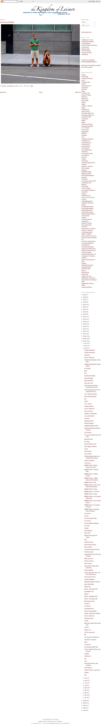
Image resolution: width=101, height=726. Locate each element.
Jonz (85, 661)
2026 (84, 294)
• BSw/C (83, 120)
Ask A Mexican (88, 667)
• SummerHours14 (86, 142)
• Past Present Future (87, 124)
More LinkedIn (88, 547)
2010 (84, 333)
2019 (84, 312)
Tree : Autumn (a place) (90, 394)
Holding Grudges (89, 406)
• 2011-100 (84, 226)
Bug (85, 675)
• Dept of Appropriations (87, 175)
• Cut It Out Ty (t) (85, 144)
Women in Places (89, 561)
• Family (83, 205)
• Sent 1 (83, 111)
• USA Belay (84, 54)
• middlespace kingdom (87, 41)
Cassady (86, 418)
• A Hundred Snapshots (87, 247)
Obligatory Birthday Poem (91, 425)
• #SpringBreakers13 (86, 201)
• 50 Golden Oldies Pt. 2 (87, 115)
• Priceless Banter (86, 51)
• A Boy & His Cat (85, 195)
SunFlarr (86, 653)
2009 (84, 336)
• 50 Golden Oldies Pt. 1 (87, 113)
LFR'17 (84, 84)
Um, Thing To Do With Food (91, 637)
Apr (86, 690)
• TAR (82, 137)
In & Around (87, 368)
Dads (85, 642)
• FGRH (83, 76)
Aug (86, 680)
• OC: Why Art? (85, 155)
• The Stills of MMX (86, 252)
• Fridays (83, 159)
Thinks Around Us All (89, 577)
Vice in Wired (87, 454)
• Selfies (83, 102)
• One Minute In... (85, 245)
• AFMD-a (89, 234)
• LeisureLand (85, 47)
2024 (84, 299)
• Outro (83, 91)
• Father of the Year (86, 276)
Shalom (86, 516)
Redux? (86, 594)
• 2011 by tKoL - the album (88, 228)
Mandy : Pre (87, 630)
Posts (85, 22)
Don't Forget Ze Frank (90, 544)
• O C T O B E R (85, 128)
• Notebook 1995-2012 (87, 203)
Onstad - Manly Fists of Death (92, 613)
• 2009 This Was (85, 269)
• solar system (85, 130)
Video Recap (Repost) (90, 396)
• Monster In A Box (86, 173)
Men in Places (88, 563)
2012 (84, 329)
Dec (86, 343)
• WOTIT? (83, 217)
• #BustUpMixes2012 (87, 210)
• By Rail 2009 (85, 272)
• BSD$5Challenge (86, 172)
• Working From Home (87, 265)
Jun (86, 685)
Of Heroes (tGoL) (88, 552)
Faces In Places (88, 411)
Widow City (87, 586)
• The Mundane (85, 148)
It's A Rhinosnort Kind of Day (91, 549)
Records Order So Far (90, 444)
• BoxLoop (84, 170)
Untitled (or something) (90, 413)
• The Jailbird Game (86, 150)
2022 (84, 304)
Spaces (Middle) (88, 570)
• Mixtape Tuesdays (86, 223)
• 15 (82, 239)
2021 (84, 307)
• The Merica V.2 (85, 140)
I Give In (86, 627)
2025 (84, 297)
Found (86, 449)
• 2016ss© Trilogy (86, 95)
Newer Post (3, 92)
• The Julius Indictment (87, 243)
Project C (90, 166)
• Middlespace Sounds (87, 283)
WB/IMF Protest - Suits (90, 482)
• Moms (83, 108)
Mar (86, 692)
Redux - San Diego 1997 (91, 599)
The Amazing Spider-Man (91, 647)
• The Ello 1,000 (85, 93)
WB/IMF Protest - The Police (91, 491)
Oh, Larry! (87, 525)
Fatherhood (87, 656)
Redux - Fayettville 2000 (90, 596)
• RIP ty (83, 285)
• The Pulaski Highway (87, 208)
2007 (84, 341)
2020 (84, 309)
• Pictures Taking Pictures (88, 214)
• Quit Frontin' (84, 274)
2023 (84, 302)
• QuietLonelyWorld (86, 287)
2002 (84, 710)
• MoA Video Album (86, 267)
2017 (84, 316)
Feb (86, 695)
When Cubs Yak (88, 558)
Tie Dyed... (87, 603)
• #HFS (83, 122)
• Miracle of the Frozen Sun (88, 250)
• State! (83, 104)
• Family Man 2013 (86, 183)
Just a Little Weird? (89, 416)
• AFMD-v (83, 234)
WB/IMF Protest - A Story (90, 489)
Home (40, 92)
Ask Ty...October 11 (89, 616)
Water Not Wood (88, 380)
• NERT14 (84, 133)
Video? (86, 401)
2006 (84, 700)
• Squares (84, 194)
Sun (85, 658)
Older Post (78, 92)
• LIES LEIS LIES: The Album (89, 237)
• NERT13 (84, 184)
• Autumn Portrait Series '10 (88, 254)
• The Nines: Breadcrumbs (88, 241)
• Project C (84, 166)
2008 (84, 338)
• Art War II (84, 177)
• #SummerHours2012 (87, 212)
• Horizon (83, 199)
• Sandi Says (84, 161)
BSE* (85, 371)
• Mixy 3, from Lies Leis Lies (88, 236)
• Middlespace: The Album (88, 278)
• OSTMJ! (83, 258)
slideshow (88, 225)
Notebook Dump (88, 542)
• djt (82, 89)
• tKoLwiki (84, 49)
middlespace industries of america (50, 721)
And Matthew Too (89, 591)
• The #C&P (84, 179)
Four (85, 373)
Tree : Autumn (88, 404)
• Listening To (84, 221)
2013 (84, 326)
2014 (84, 324)
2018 (84, 314)
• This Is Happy (85, 168)
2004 (84, 705)
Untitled (26, 85)
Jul (85, 683)
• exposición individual (87, 126)
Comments (87, 25)
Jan (86, 697)
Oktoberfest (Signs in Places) (92, 581)
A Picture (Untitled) (7, 22)
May (86, 687)
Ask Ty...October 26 (89, 408)
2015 (84, 321)
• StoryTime (84, 151)
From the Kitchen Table (90, 518)
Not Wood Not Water (89, 376)
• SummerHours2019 (87, 78)
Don (86, 89)
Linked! (86, 620)
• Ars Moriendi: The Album (88, 256)
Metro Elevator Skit (89, 601)
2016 (84, 319)
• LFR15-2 (89, 106)
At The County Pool (89, 632)
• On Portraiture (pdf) (86, 232)
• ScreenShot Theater (87, 153)
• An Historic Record (86, 219)
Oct (86, 348)
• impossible (84, 87)
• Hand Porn (84, 192)
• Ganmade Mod (85, 82)
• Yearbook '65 (85, 109)
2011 (84, 331)
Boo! (85, 539)
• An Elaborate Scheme (87, 206)
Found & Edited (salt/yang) (91, 523)
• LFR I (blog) (84, 186)
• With (82, 281)
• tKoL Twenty (84, 100)
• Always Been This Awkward (89, 280)
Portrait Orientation (89, 579)
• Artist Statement (85, 43)
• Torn (82, 261)
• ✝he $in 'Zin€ (85, 215)
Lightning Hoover (89, 421)
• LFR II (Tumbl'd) (85, 188)
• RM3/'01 (83, 263)
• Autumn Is (84, 97)
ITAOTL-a (90, 230)
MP (85, 634)
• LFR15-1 (84, 106)
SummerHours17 (86, 86)
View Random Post (86, 32)
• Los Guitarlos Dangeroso (88, 190)
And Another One (89, 608)
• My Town (84, 157)
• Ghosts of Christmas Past (88, 248)
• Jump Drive (84, 119)
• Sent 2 (88, 111)
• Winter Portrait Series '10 (88, 259)
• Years (83, 225)
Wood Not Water (88, 378)
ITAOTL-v (84, 230)
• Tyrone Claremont (86, 52)
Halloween (87, 355)
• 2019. (83, 80)
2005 (84, 703)
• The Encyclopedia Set (87, 162)
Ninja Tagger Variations (90, 446)
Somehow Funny (88, 618)
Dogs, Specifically (89, 584)
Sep (86, 678)
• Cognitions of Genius (87, 139)
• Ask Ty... (83, 270)
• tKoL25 (83, 75)
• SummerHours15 (86, 117)
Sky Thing (87, 441)
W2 (88, 49)
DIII (85, 399)
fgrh (87, 76)
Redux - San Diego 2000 (91, 589)
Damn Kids (87, 533)
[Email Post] (31, 85)
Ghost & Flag (87, 451)
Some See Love (88, 383)
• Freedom (84, 135)
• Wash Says (84, 98)
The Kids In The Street (90, 639)
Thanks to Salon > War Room (92, 670)
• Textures (84, 164)
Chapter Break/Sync (89, 350)
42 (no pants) (87, 432)
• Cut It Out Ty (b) (85, 146)
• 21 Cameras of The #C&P (88, 181)
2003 (84, 708)
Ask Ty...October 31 (89, 357)
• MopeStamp (84, 131)
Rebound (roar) (88, 439)
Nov (86, 345)
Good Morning (88, 530)
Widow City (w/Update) (90, 611)
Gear (89, 45)
